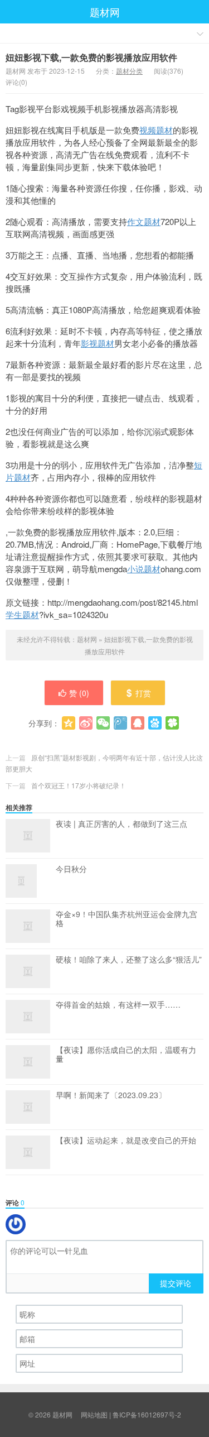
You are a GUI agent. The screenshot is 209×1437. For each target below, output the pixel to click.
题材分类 (129, 70)
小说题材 (144, 568)
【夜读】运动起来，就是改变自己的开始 (126, 1141)
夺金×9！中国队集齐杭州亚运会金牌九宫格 (126, 918)
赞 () (79, 692)
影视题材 (97, 343)
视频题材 (156, 130)
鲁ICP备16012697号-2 (147, 1414)
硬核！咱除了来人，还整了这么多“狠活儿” (129, 960)
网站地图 (94, 1414)
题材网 (105, 11)
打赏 (143, 692)
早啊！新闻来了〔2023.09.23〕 (111, 1095)
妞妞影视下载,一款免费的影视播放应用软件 (91, 57)
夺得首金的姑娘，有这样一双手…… (118, 1005)
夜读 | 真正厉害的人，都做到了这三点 (121, 824)
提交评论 (175, 1282)
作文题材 (144, 221)
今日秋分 (71, 869)
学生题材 (22, 614)
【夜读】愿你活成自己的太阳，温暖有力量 (126, 1054)
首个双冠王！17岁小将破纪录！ (78, 785)
